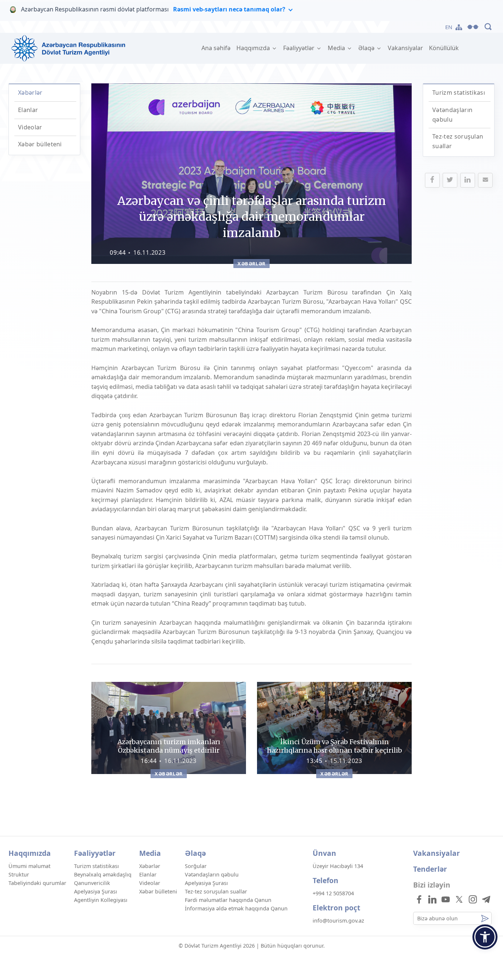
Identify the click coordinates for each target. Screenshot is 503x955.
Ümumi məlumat (29, 865)
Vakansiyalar (405, 48)
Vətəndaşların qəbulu (212, 874)
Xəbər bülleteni (40, 144)
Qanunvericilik (92, 882)
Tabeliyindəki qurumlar (37, 882)
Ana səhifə (217, 48)
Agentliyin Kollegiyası (100, 899)
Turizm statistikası (458, 92)
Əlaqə (367, 48)
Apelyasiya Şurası (95, 891)
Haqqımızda (253, 48)
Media (337, 48)
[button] (485, 937)
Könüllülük (444, 48)
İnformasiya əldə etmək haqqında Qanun (236, 908)
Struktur (18, 874)
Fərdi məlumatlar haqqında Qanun (228, 899)
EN (449, 27)
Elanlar (28, 110)
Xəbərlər (30, 92)
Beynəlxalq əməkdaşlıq (102, 874)
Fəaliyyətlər (299, 48)
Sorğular (196, 865)
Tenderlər (430, 869)
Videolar (30, 127)
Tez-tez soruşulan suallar (216, 891)
